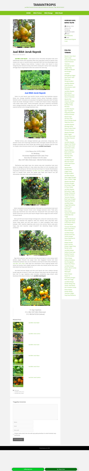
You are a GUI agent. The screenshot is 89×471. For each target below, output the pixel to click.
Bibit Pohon (37, 13)
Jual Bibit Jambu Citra (19, 391)
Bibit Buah (59, 13)
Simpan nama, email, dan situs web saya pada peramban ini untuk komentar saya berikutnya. (35, 434)
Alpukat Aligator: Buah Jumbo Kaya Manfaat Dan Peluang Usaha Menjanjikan (69, 153)
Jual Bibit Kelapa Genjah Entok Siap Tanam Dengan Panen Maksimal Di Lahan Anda (70, 236)
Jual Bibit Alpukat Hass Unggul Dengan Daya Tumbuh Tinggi (70, 177)
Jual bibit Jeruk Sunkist (34, 377)
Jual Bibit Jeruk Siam (34, 344)
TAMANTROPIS (44, 5)
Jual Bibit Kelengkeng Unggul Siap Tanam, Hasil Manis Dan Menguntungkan (70, 77)
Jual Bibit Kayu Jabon (19, 393)
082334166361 (69, 35)
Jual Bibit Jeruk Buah (34, 322)
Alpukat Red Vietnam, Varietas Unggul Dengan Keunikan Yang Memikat (69, 102)
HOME (28, 13)
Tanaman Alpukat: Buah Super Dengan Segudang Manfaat (70, 199)
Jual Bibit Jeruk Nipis (19, 263)
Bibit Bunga (48, 13)
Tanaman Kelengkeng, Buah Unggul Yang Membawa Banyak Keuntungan (70, 67)
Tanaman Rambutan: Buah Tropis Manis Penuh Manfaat (70, 228)
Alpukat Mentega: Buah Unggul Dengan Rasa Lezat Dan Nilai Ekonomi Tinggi (70, 136)
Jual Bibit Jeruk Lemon (38, 170)
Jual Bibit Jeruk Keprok (21, 58)
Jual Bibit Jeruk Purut (34, 366)
